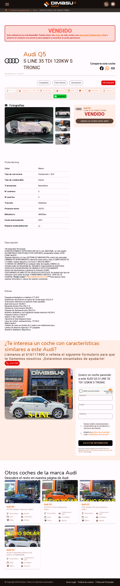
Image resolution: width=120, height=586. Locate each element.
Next (66, 111)
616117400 (14, 363)
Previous (58, 111)
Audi (35, 10)
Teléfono (82, 414)
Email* (81, 405)
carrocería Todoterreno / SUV (92, 35)
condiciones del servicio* (98, 434)
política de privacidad (100, 432)
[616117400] (106, 4)
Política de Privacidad (104, 582)
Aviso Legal (71, 582)
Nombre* (83, 395)
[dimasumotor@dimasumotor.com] (113, 4)
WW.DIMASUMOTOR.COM (37, 277)
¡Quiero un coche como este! (94, 121)
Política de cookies (86, 582)
